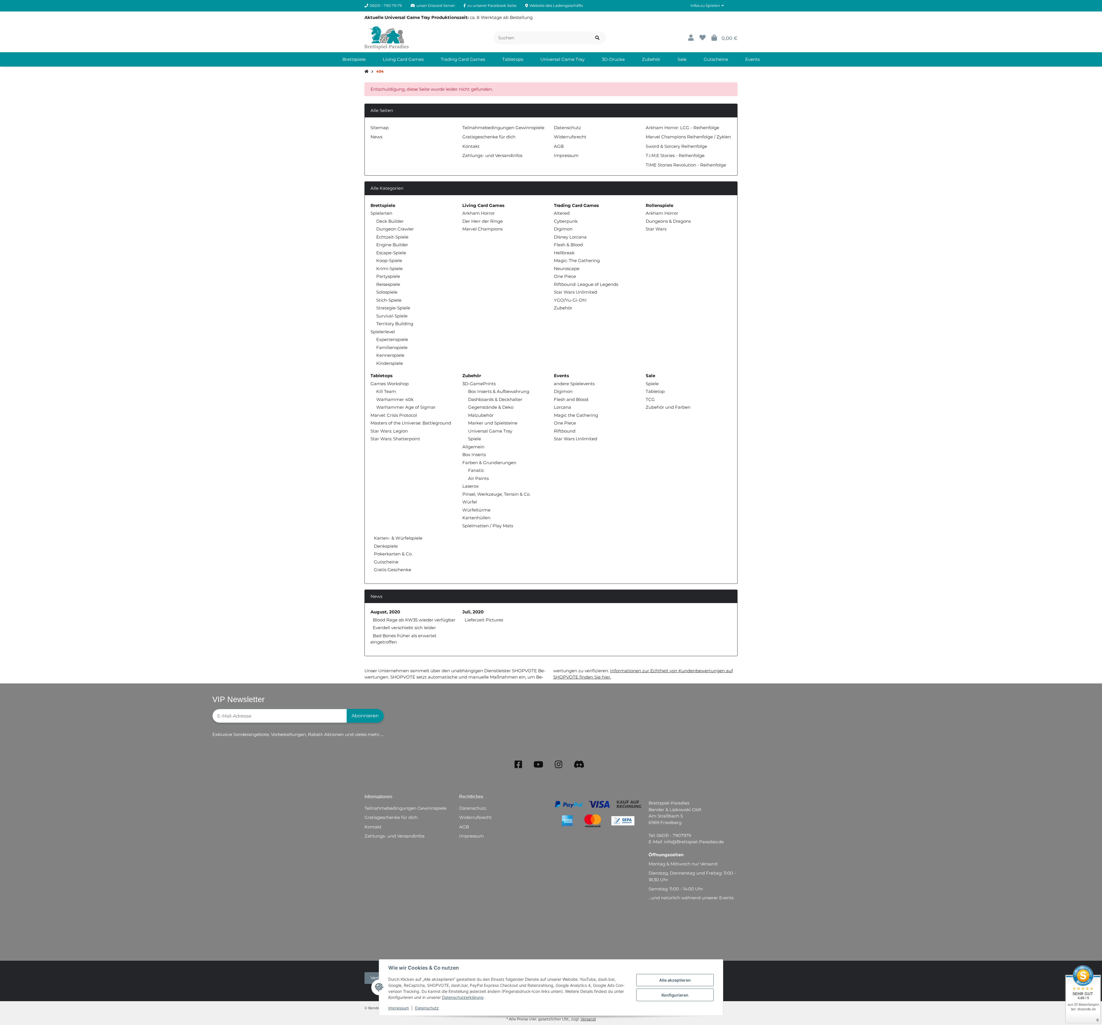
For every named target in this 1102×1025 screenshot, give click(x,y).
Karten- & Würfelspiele (397, 538)
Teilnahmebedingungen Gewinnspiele (503, 127)
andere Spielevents (574, 383)
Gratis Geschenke (392, 569)
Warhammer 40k (395, 399)
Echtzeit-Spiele (392, 237)
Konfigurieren (674, 995)
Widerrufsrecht (570, 136)
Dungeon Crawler (395, 229)
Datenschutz (427, 1007)
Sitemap (379, 127)
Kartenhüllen (476, 517)
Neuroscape (566, 268)
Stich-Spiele (388, 300)
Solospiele (386, 292)
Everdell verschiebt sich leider (404, 627)
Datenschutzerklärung (463, 997)
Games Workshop (389, 383)
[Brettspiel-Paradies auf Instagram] (558, 764)
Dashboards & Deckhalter (495, 399)
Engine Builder (392, 244)
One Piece (565, 276)
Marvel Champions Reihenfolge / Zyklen (688, 136)
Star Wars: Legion (389, 431)
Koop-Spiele (389, 260)
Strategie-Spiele (393, 308)
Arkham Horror (478, 213)
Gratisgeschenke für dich (488, 136)
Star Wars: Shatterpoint (395, 438)
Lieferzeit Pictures (484, 620)
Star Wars (656, 229)
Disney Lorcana (570, 237)
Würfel (469, 502)
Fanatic (476, 470)
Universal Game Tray (490, 431)
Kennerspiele (390, 355)
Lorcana (562, 407)
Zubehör (563, 308)
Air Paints (478, 478)
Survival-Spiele (392, 316)
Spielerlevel (382, 331)
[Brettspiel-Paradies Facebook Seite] (518, 764)
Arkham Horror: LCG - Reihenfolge (682, 127)
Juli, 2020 (473, 612)
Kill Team (386, 391)
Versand (588, 1019)
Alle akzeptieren (675, 980)
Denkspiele (385, 546)
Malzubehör (481, 415)
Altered (562, 213)
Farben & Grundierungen (489, 462)
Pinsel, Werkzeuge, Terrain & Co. (496, 494)
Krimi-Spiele (389, 268)
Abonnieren (365, 715)
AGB (559, 146)
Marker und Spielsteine (492, 423)
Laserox (470, 486)
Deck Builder (390, 221)
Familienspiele (392, 347)
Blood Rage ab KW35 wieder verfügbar (414, 620)
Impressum (398, 1007)
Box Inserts (474, 454)
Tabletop (655, 391)
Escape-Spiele (391, 252)
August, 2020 (385, 612)
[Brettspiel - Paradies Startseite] (386, 37)
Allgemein (473, 446)
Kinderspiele (389, 363)
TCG (650, 399)
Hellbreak (564, 252)
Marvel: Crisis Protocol (393, 415)
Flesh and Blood (571, 399)
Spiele (474, 438)
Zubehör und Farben (668, 407)
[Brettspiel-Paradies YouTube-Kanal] (538, 764)
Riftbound (564, 431)
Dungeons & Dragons (668, 221)
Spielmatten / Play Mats (487, 525)
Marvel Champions (482, 229)
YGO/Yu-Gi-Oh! (570, 300)
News (376, 136)
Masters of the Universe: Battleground (410, 423)
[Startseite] (366, 71)
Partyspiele (388, 276)
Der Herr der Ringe (482, 221)
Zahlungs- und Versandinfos (492, 155)
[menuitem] (354, 59)
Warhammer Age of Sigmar (406, 407)
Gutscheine (385, 562)
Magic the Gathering (576, 415)
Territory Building (394, 323)
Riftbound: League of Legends (586, 284)
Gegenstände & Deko (490, 407)
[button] (707, 6)
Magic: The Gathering (577, 260)
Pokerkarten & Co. (392, 554)
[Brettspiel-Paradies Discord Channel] (579, 764)
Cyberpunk (566, 221)
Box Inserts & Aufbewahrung (498, 391)
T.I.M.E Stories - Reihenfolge (675, 155)
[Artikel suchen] (597, 38)
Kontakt (471, 146)
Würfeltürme (476, 510)
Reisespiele (388, 284)
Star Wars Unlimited (575, 292)
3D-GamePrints (479, 383)
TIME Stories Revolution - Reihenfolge (686, 165)
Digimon (563, 229)
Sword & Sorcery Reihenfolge (676, 146)
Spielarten (381, 213)
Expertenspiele (392, 339)
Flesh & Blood (568, 244)
